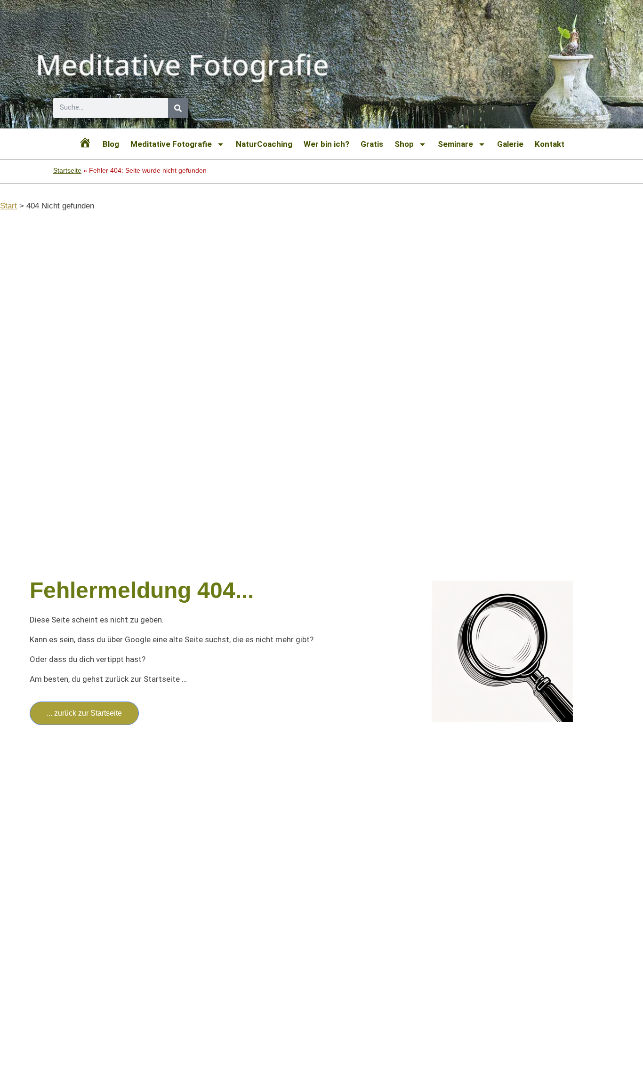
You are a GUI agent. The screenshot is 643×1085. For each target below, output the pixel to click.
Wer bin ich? (326, 144)
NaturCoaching (264, 144)
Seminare (455, 144)
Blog (111, 144)
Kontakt (549, 144)
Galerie (510, 144)
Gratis (372, 144)
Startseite (67, 170)
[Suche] (178, 108)
